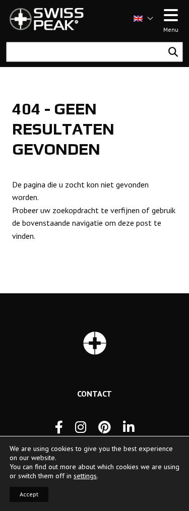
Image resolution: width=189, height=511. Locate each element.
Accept (29, 494)
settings (85, 475)
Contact (94, 394)
